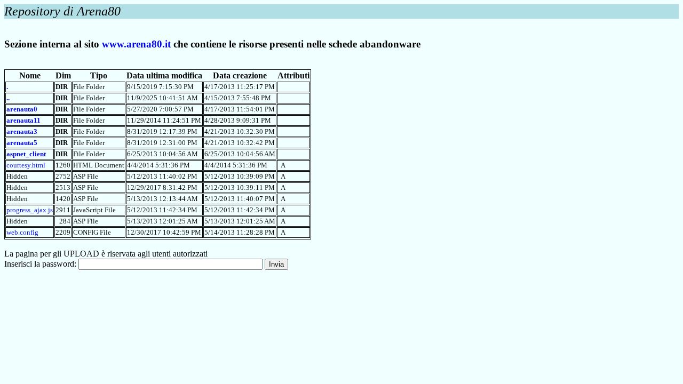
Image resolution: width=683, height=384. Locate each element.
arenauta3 (21, 131)
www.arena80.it (136, 44)
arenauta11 (23, 120)
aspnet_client (26, 154)
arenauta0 (21, 109)
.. (8, 98)
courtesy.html (25, 165)
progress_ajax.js (29, 210)
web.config (22, 232)
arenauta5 (21, 143)
